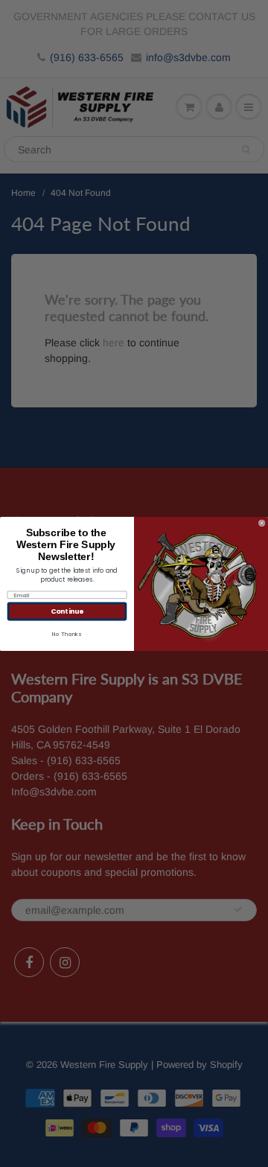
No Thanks (66, 633)
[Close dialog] (261, 522)
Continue (67, 611)
